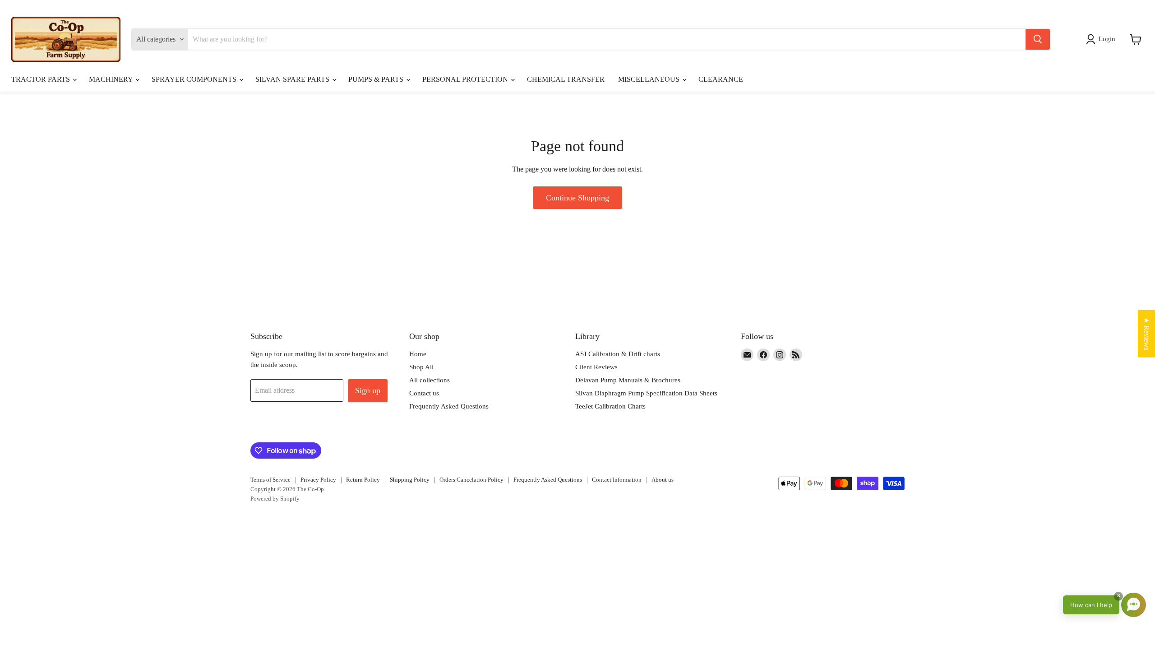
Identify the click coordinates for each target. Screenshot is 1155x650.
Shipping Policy (410, 479)
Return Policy (363, 479)
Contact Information (617, 479)
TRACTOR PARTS (41, 79)
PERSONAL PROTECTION (466, 79)
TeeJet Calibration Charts (610, 406)
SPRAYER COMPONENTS (195, 79)
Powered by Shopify (275, 498)
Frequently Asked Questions (449, 406)
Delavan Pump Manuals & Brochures (627, 380)
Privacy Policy (318, 479)
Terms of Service (270, 479)
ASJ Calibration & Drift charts (617, 354)
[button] (1102, 39)
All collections (429, 380)
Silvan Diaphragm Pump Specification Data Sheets (646, 393)
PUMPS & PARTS (376, 79)
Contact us (424, 393)
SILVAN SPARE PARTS (293, 79)
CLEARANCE (720, 79)
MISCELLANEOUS (649, 79)
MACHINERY (111, 79)
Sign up (367, 390)
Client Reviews (596, 367)
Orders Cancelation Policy (471, 479)
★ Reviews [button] (1146, 333)
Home (417, 354)
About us (662, 479)
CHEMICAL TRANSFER (566, 79)
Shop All (421, 367)
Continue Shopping (577, 197)
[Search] (1038, 39)
